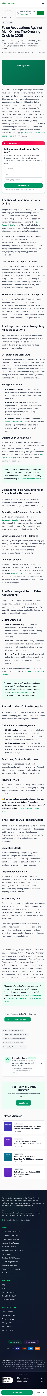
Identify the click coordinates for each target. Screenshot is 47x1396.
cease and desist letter (14, 422)
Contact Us (40, 1392)
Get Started (23, 1103)
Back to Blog (8, 17)
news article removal (19, 573)
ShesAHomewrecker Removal (12, 1250)
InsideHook (12, 998)
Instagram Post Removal (10, 1243)
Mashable (27, 995)
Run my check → (23, 185)
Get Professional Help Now (16, 1019)
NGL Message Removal (10, 1262)
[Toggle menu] (43, 3)
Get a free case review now (29, 479)
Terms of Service (8, 1319)
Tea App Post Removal (10, 1235)
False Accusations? (8, 1300)
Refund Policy (7, 1326)
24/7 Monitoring (7, 1273)
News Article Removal (9, 1265)
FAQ (3, 1288)
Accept (40, 13)
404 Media (36, 995)
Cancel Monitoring (8, 1315)
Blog (10, 11)
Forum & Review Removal (11, 1269)
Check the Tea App (9, 1292)
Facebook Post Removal (10, 1239)
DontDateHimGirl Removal (11, 1258)
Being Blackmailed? (9, 1296)
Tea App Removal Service (11, 1232)
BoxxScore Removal (9, 1247)
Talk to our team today (20, 692)
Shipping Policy (7, 1330)
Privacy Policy (7, 1323)
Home (4, 11)
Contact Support (8, 1311)
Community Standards (11, 520)
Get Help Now (17, 1392)
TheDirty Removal (8, 1254)
